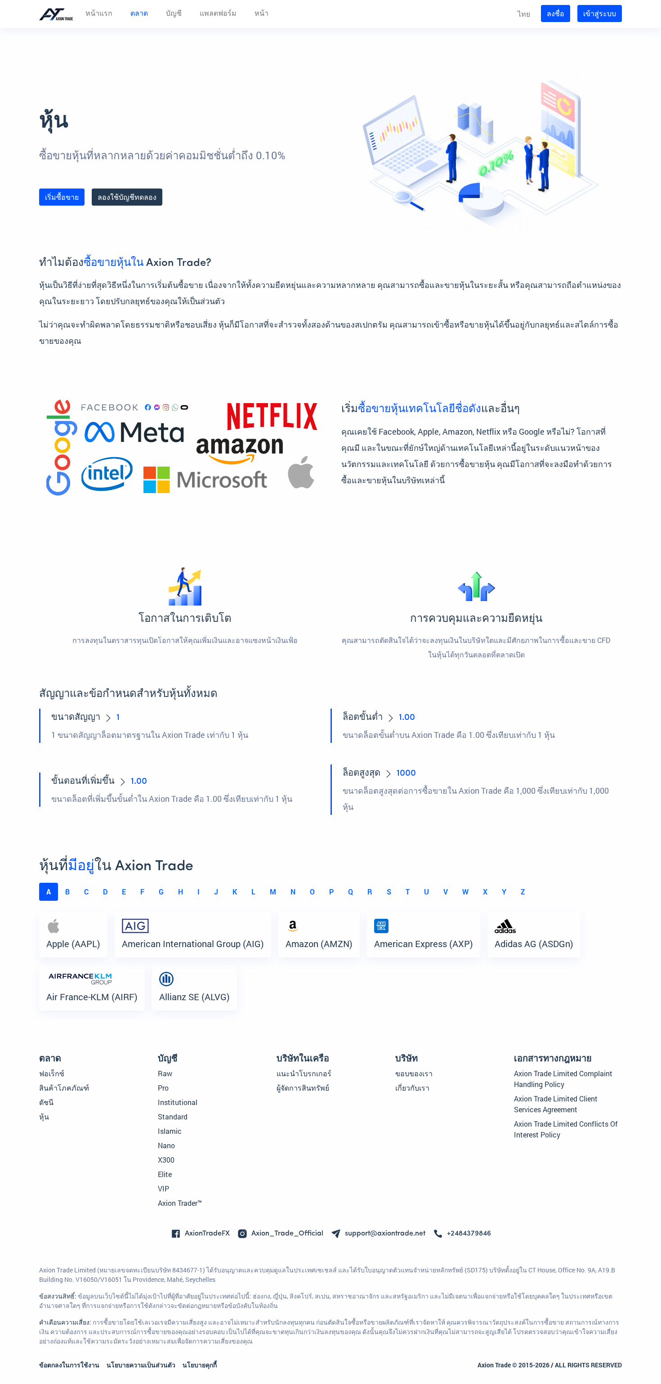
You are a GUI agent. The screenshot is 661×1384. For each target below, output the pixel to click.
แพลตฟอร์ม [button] (218, 14)
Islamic (170, 1131)
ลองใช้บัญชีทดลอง (127, 197)
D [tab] (105, 891)
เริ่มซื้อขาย (62, 197)
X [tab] (485, 891)
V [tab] (445, 891)
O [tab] (312, 891)
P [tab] (331, 891)
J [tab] (216, 891)
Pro (163, 1087)
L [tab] (253, 891)
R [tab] (369, 891)
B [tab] (67, 891)
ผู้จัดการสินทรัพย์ (303, 1087)
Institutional (177, 1102)
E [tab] (124, 891)
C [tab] (86, 891)
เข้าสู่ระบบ (599, 13)
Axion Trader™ (180, 1203)
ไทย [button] (524, 13)
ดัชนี (46, 1102)
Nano (166, 1145)
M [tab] (273, 891)
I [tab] (198, 891)
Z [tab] (523, 891)
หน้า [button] (261, 14)
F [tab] (142, 891)
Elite (165, 1174)
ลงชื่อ (555, 13)
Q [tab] (350, 891)
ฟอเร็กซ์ (51, 1073)
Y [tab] (504, 891)
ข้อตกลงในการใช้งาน (69, 1365)
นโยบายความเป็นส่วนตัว (141, 1365)
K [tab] (234, 891)
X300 (166, 1159)
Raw (165, 1073)
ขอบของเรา (414, 1073)
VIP (163, 1188)
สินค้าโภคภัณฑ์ (64, 1087)
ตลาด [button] (139, 14)
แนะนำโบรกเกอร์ (304, 1073)
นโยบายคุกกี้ (200, 1365)
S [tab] (389, 891)
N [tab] (292, 891)
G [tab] (161, 891)
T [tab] (408, 891)
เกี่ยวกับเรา (412, 1087)
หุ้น (44, 1116)
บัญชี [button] (174, 14)
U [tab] (426, 891)
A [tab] (48, 891)
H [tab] (180, 891)
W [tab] (465, 891)
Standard (173, 1116)
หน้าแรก (98, 14)
